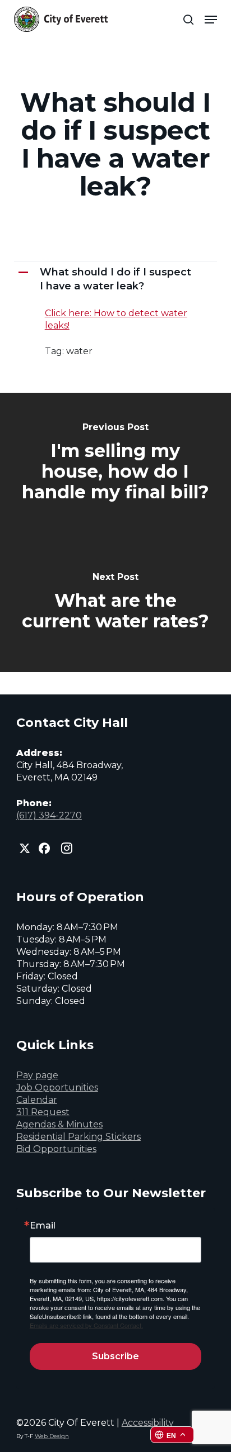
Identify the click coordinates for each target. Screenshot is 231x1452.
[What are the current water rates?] (115, 602)
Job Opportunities (57, 1087)
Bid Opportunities (56, 1149)
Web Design (52, 1436)
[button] (211, 19)
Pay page (37, 1075)
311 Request (43, 1112)
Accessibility (148, 1422)
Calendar (36, 1099)
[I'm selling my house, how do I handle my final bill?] (115, 462)
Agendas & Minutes (59, 1124)
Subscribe (115, 1356)
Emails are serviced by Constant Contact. (86, 1325)
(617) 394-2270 (49, 815)
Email (43, 1225)
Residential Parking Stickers (78, 1136)
